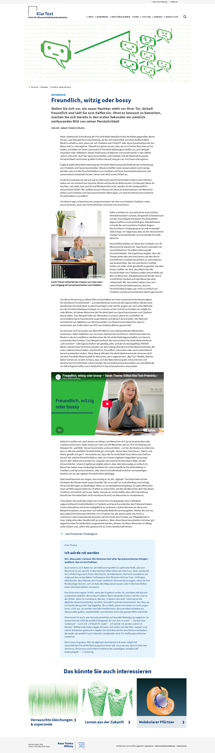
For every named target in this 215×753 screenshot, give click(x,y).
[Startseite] (48, 12)
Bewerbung (102, 16)
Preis (91, 16)
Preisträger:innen (120, 16)
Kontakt (158, 16)
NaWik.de (174, 2)
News (136, 16)
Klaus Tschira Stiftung (160, 2)
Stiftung (146, 16)
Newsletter (171, 16)
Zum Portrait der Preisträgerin (81, 534)
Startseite (34, 87)
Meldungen (44, 87)
